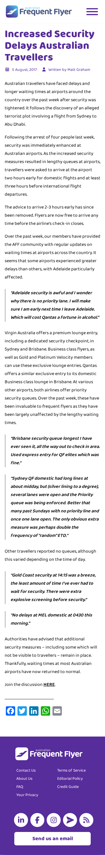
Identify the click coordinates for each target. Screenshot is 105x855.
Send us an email (52, 839)
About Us (24, 778)
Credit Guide (68, 787)
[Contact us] (71, 820)
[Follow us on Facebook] (38, 820)
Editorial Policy (70, 778)
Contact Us (26, 770)
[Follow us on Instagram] (55, 820)
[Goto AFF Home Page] (39, 12)
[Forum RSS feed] (87, 820)
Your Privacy (27, 795)
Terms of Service (71, 770)
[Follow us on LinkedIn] (22, 820)
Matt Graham (78, 69)
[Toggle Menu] (92, 11)
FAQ (19, 787)
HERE (49, 684)
